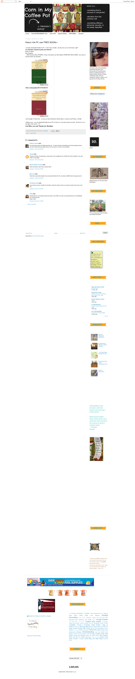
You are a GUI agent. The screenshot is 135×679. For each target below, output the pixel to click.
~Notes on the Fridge (74, 623)
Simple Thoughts (73, 638)
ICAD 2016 (97, 632)
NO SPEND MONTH (94, 635)
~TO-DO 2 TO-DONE (83, 625)
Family (71, 630)
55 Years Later (94, 288)
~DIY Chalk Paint (100, 617)
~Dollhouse (81, 619)
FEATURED (72, 33)
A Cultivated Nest (96, 304)
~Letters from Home (93, 622)
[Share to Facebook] (57, 131)
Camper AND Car (97, 626)
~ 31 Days (86, 613)
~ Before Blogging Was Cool (96, 613)
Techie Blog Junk (89, 638)
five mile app (76, 630)
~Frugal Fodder (32, 133)
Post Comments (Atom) (38, 236)
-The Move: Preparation (77, 613)
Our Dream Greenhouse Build (98, 312)
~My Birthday (105, 621)
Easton (102, 628)
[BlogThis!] (53, 131)
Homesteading (88, 632)
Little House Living (96, 292)
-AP (70, 613)
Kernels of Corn (73, 633)
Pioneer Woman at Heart (36, 164)
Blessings (82, 626)
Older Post (82, 233)
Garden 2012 (104, 630)
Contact (80, 33)
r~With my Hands (95, 637)
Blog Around (89, 626)
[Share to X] (55, 131)
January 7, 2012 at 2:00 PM (36, 169)
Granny (31, 154)
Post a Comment (32, 204)
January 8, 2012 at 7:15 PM (36, 201)
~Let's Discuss (81, 621)
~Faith (89, 619)
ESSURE (106, 628)
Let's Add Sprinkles (96, 311)
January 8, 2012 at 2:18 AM (36, 188)
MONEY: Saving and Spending (77, 635)
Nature (87, 635)
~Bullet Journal (81, 617)
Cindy (31, 193)
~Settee (101, 623)
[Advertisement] (55, 218)
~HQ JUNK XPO (73, 621)
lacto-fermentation (82, 633)
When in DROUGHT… (101, 371)
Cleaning (75, 628)
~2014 (81, 615)
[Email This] (52, 131)
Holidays (78, 632)
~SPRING (106, 623)
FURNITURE (92, 630)
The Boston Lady (34, 183)
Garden (98, 630)
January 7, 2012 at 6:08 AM (36, 149)
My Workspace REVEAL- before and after (102, 345)
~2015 (86, 615)
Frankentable (85, 630)
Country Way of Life (84, 628)
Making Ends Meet (102, 633)
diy (99, 628)
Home (27, 33)
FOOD (80, 630)
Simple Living (104, 637)
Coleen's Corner (34, 143)
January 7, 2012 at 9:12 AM (36, 159)
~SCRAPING (96, 623)
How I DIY (53, 33)
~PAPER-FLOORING (83, 623)
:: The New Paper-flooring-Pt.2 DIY (102, 353)
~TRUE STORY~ (96, 625)
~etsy (85, 619)
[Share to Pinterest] (59, 131)
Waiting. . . (93, 300)
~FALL (93, 619)
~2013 (75, 615)
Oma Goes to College (79, 637)
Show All (106, 316)
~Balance (97, 615)
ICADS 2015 (104, 632)
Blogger (74, 671)
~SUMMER (72, 625)
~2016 (91, 615)
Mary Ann (32, 174)
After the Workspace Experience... (101, 336)
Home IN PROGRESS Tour (39, 33)
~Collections (88, 617)
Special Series (62, 33)
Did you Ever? (94, 628)
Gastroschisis (72, 632)
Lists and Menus (91, 633)
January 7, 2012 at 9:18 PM (36, 178)
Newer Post (29, 233)
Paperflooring (88, 637)
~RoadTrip (91, 623)
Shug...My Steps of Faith (97, 287)
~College (94, 617)
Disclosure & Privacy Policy (34, 635)
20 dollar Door (76, 626)
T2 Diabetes (81, 638)
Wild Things (99, 638)
